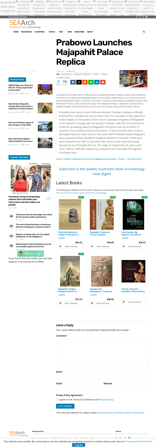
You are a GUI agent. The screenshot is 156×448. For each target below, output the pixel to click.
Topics (52, 32)
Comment (62, 335)
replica (104, 74)
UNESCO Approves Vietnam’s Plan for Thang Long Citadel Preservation (21, 87)
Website (108, 383)
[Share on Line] (91, 82)
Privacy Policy (106, 399)
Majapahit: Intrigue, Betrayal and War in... (67, 290)
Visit (61, 32)
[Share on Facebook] (73, 82)
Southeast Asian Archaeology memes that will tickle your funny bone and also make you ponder (24, 200)
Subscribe (79, 32)
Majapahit (86, 97)
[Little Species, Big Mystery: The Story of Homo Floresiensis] (134, 214)
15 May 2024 (14, 145)
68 (29, 145)
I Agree (79, 444)
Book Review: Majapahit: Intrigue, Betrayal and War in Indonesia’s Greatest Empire (21, 106)
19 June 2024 (14, 112)
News (16, 32)
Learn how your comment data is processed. (121, 412)
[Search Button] (144, 32)
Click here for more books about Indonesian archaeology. (81, 193)
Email (60, 383)
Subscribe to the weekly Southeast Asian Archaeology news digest (102, 171)
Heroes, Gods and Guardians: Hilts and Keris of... (133, 290)
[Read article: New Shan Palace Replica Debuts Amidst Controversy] (45, 143)
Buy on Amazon (71, 246)
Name (60, 371)
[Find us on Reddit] (146, 17)
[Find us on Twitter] (140, 17)
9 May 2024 (60, 71)
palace (96, 74)
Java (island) (66, 74)
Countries (39, 32)
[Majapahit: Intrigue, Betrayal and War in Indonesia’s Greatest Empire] (70, 271)
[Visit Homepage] (25, 24)
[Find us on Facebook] (136, 17)
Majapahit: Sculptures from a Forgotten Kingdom (100, 233)
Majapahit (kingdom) (82, 74)
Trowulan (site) (63, 78)
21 (28, 93)
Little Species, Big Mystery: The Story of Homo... (131, 233)
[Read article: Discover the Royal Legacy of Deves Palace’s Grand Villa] (45, 126)
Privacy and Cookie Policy (139, 441)
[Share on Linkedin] (97, 82)
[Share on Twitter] (79, 82)
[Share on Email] (103, 82)
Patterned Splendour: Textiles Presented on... (68, 233)
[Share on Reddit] (85, 82)
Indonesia (71, 71)
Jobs (69, 32)
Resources (26, 32)
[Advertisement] (30, 53)
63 (29, 128)
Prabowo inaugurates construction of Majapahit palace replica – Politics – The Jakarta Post (102, 158)
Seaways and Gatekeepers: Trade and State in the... (101, 290)
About (90, 32)
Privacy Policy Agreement (70, 395)
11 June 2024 (14, 128)
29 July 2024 (14, 93)
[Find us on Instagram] (143, 17)
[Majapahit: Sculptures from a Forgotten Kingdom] (102, 214)
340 (29, 112)
